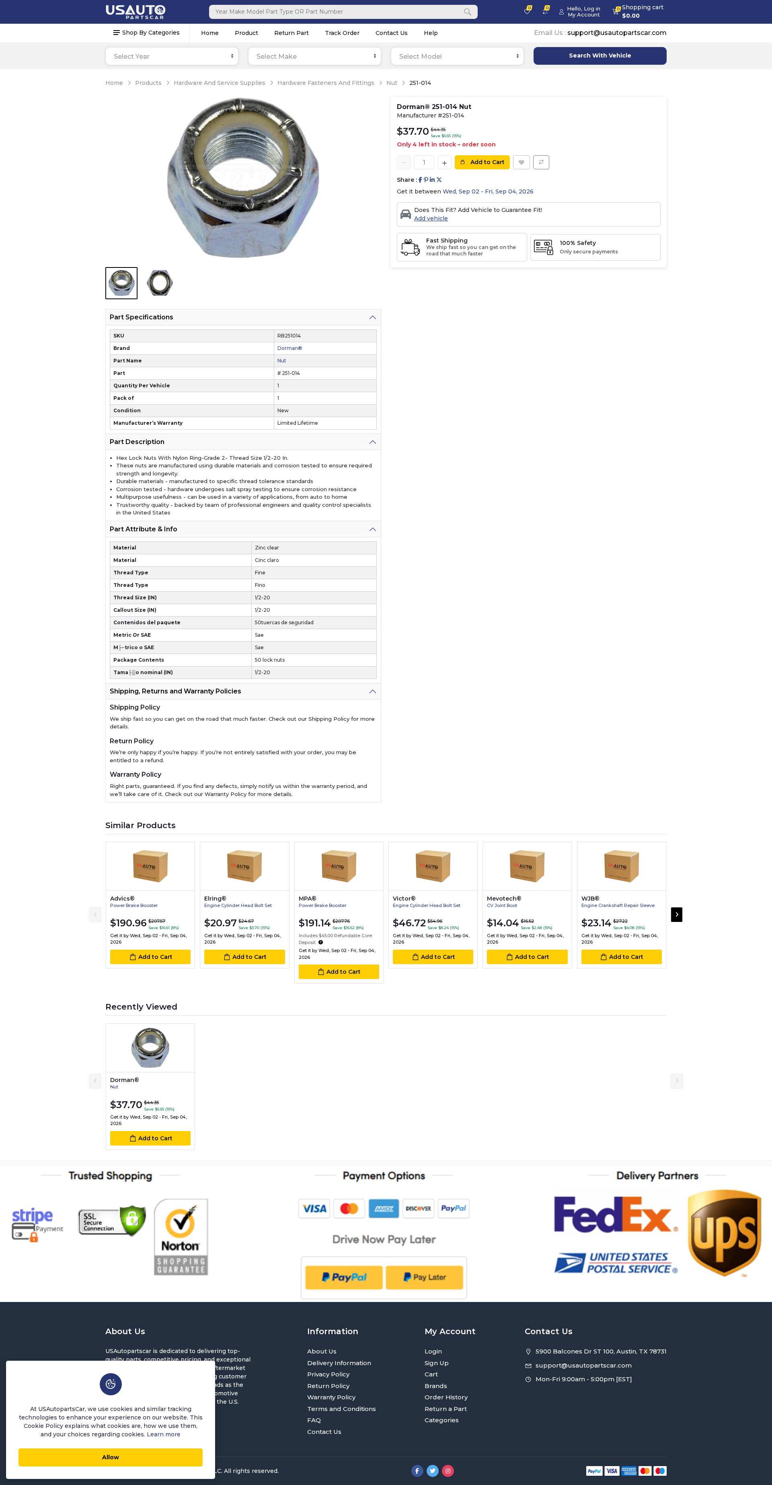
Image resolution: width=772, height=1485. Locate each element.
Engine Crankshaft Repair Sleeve (618, 905)
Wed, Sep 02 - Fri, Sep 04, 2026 (488, 191)
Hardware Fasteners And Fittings (325, 82)
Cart (431, 1374)
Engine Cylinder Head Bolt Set (238, 905)
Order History (446, 1397)
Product (246, 33)
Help (431, 33)
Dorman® (289, 348)
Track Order (342, 33)
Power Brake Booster (134, 905)
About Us (322, 1351)
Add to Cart (487, 162)
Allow (110, 1457)
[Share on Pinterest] (426, 180)
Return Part (291, 33)
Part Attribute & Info (143, 529)
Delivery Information (339, 1363)
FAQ (314, 1420)
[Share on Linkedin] (432, 180)
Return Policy (328, 1386)
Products (148, 82)
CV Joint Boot (502, 905)
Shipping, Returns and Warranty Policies (175, 691)
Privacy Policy (328, 1374)
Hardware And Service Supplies (219, 82)
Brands (436, 1386)
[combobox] (171, 56)
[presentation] (95, 914)
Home (210, 33)
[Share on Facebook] (420, 180)
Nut (391, 82)
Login (433, 1351)
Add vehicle (431, 218)
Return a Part (446, 1409)
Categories (442, 1420)
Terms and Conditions (341, 1409)
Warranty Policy (331, 1397)
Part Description (137, 442)
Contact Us (392, 33)
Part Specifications (141, 317)
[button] (320, 942)
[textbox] (172, 56)
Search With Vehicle (600, 55)
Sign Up (437, 1363)
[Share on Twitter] (439, 180)
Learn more (164, 1434)
